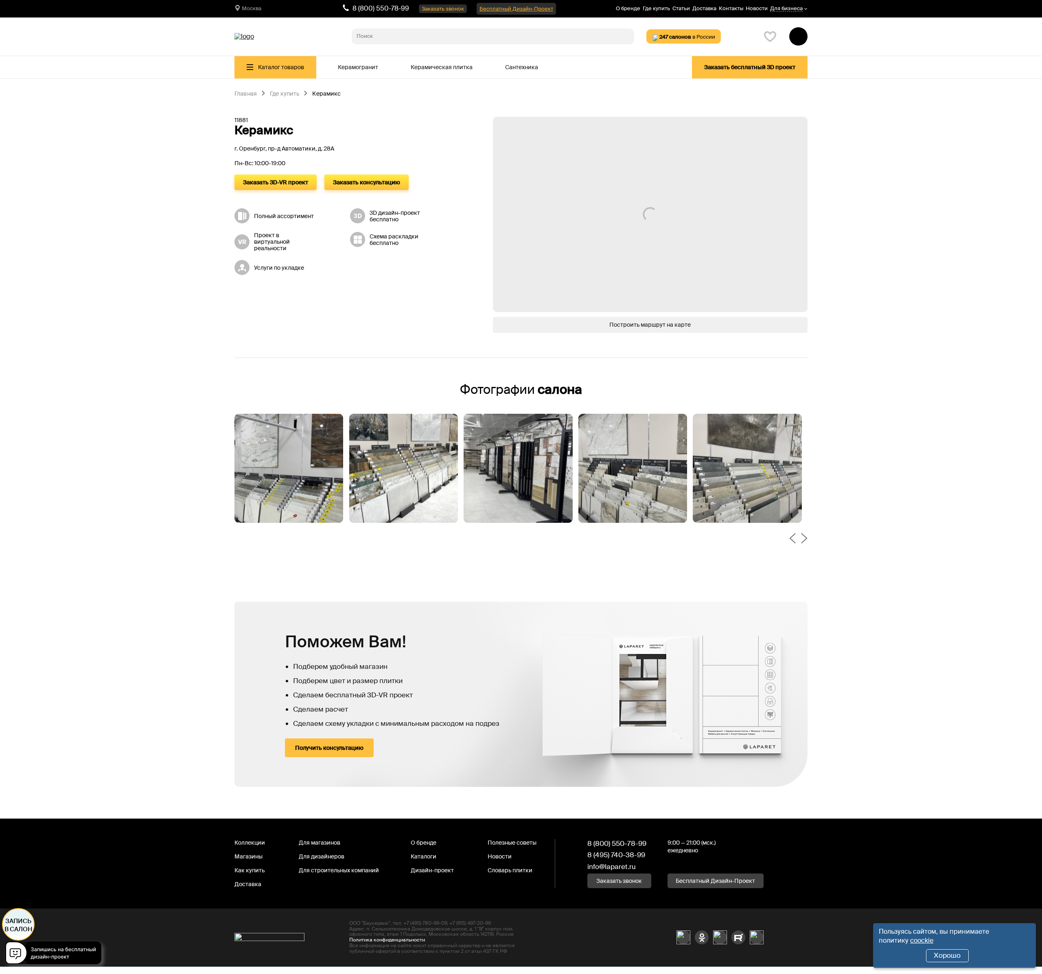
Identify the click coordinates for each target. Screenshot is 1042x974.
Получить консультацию (329, 747)
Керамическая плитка (442, 67)
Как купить (249, 870)
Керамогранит (358, 67)
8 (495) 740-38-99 (616, 854)
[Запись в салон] (55, 954)
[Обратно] (792, 539)
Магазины (248, 856)
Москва (251, 8)
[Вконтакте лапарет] (683, 937)
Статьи (681, 8)
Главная (245, 94)
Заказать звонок (443, 8)
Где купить (656, 8)
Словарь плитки (510, 870)
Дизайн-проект (432, 870)
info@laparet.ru (611, 866)
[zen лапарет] (720, 937)
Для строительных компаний (339, 870)
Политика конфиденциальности (387, 940)
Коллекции (249, 842)
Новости (757, 8)
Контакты (731, 8)
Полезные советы (512, 842)
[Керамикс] (289, 468)
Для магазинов (319, 842)
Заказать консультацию (366, 182)
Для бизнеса (786, 9)
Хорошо (947, 955)
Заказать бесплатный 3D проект (749, 67)
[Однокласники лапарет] (702, 937)
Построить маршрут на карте (650, 324)
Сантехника (521, 67)
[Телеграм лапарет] (757, 937)
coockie (921, 940)
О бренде (628, 8)
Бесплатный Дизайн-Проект (516, 8)
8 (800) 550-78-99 (380, 8)
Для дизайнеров (321, 856)
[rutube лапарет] (738, 937)
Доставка (704, 8)
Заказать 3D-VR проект (275, 182)
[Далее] (804, 539)
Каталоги (423, 856)
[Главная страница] (244, 36)
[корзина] (798, 36)
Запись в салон (18, 925)
